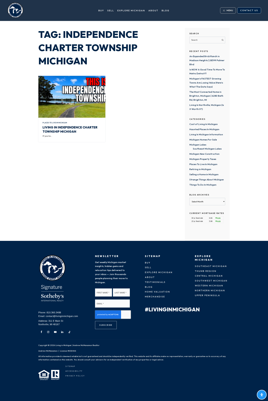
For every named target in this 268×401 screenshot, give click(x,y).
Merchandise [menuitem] (155, 296)
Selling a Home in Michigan (203, 174)
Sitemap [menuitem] (70, 366)
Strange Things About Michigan (206, 179)
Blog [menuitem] (165, 10)
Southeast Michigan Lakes (207, 148)
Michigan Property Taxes (202, 159)
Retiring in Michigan (200, 169)
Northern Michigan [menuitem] (210, 290)
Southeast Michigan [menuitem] (211, 266)
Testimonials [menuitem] (155, 282)
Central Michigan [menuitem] (209, 275)
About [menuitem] (153, 10)
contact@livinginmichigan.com (62, 316)
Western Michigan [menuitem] (209, 285)
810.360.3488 (54, 312)
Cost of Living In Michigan (203, 124)
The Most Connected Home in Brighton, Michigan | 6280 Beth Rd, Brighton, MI (206, 95)
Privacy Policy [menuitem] (75, 376)
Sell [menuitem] (110, 10)
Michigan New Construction (204, 153)
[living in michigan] (52, 268)
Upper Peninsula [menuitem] (207, 295)
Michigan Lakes (197, 144)
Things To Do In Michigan (202, 184)
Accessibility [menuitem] (73, 371)
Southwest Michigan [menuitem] (211, 280)
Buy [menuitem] (101, 10)
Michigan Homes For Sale (203, 139)
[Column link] (42, 10)
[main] (134, 131)
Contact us (249, 10)
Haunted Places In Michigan (204, 129)
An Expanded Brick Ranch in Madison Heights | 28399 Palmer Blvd (206, 60)
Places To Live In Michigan (55, 123)
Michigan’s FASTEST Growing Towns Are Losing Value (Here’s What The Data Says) (206, 82)
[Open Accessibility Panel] (262, 395)
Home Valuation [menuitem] (157, 291)
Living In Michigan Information (206, 134)
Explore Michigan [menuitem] (131, 10)
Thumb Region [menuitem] (205, 271)
